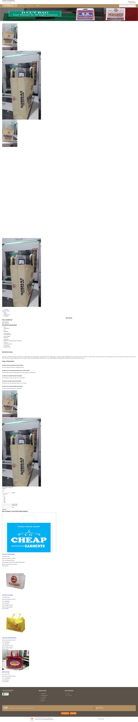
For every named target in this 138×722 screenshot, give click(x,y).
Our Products (8, 5)
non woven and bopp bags (8, 554)
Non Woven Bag (7, 314)
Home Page (21, 5)
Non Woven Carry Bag (7, 595)
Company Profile (29, 5)
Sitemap (42, 700)
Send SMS (74, 713)
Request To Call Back (6, 310)
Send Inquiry (6, 309)
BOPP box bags (5, 671)
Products (5, 313)
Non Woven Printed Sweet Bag (9, 637)
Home (5, 312)
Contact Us (38, 5)
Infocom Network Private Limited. (49, 719)
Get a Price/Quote (5, 321)
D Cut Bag (67, 693)
